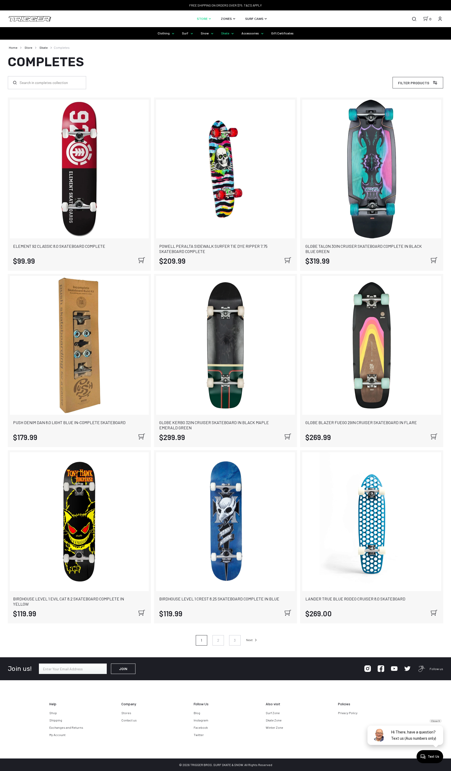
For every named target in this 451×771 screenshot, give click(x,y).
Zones (227, 19)
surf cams (254, 19)
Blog (197, 713)
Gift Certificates (282, 33)
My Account (57, 735)
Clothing (164, 33)
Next (249, 640)
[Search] (414, 18)
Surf (185, 33)
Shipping (55, 720)
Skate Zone (274, 720)
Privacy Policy (348, 713)
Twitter (199, 735)
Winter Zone (274, 727)
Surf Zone (273, 713)
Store (202, 19)
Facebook (201, 727)
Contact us (129, 720)
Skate (225, 33)
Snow (205, 33)
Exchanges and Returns (66, 727)
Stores (126, 713)
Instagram (201, 720)
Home (13, 47)
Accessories (250, 33)
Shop (53, 713)
